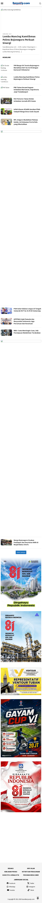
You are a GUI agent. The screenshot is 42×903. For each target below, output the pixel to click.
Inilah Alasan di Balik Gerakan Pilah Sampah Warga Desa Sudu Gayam (27, 110)
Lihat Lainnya (21, 552)
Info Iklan (31, 868)
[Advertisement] (21, 522)
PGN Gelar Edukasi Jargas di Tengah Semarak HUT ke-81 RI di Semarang (27, 310)
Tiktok (32, 890)
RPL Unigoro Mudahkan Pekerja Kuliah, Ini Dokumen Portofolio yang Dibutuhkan (26, 122)
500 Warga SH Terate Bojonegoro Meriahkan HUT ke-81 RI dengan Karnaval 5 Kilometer (26, 67)
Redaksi (11, 868)
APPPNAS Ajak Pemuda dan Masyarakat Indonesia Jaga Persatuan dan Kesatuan (24, 321)
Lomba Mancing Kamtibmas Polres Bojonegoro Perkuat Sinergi (19, 40)
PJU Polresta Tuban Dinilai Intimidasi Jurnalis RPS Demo (25, 100)
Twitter (32, 883)
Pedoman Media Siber (31, 875)
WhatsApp (12, 887)
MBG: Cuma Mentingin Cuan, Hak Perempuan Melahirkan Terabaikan (27, 331)
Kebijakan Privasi (10, 872)
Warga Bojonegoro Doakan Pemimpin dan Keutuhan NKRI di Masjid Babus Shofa (26, 542)
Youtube (12, 890)
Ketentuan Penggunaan (31, 872)
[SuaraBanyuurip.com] (21, 3)
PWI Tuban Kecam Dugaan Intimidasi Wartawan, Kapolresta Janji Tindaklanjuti (26, 89)
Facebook (12, 883)
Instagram (32, 887)
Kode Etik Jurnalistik (10, 875)
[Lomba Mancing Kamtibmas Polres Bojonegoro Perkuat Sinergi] (21, 20)
